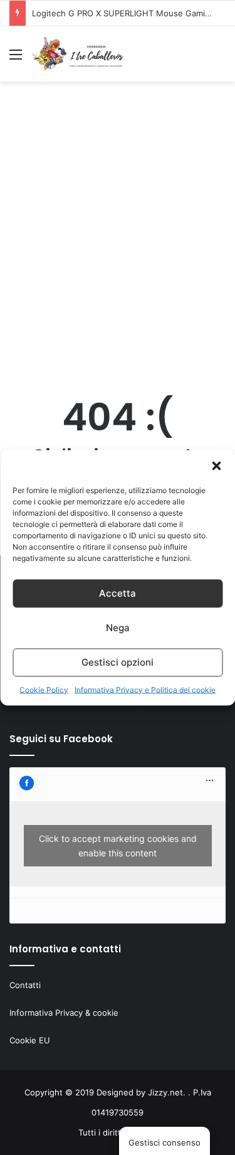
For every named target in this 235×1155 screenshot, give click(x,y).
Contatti (25, 985)
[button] (216, 465)
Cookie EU (29, 1040)
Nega (118, 628)
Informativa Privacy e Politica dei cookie (145, 689)
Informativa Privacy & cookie (63, 1013)
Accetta (117, 593)
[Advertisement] (117, 238)
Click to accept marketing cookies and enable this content (118, 845)
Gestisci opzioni (117, 662)
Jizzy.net (165, 1092)
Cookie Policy (43, 689)
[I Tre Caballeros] (78, 54)
